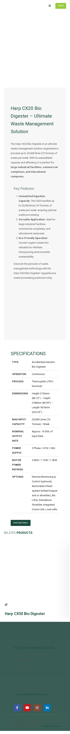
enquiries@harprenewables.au (31, 694)
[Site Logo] (14, 6)
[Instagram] (37, 707)
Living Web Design (50, 726)
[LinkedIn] (47, 707)
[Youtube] (27, 707)
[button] (49, 6)
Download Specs (20, 522)
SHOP (61, 5)
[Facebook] (17, 707)
